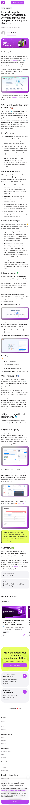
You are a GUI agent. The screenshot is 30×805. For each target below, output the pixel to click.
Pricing (3, 721)
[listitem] (5, 601)
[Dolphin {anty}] (3, 2)
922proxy (16, 566)
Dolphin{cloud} (6, 734)
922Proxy (14, 60)
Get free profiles (15, 665)
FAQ (2, 754)
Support (3, 757)
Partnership (4, 770)
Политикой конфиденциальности (10, 790)
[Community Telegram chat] (15, 695)
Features (3, 727)
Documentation (5, 751)
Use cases (4, 724)
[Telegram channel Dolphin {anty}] (15, 679)
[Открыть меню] (27, 2)
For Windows (5, 778)
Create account (18, 3)
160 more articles (11, 35)
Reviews (3, 730)
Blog (3, 8)
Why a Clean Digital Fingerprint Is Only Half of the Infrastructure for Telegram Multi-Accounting (13, 623)
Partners (8, 8)
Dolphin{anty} (6, 718)
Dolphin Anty (15, 97)
